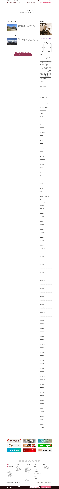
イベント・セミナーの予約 (46, 467)
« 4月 (42, 51)
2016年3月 (41, 368)
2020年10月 (42, 221)
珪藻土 (47, 76)
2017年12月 (42, 312)
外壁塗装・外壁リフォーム (28, 472)
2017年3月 (41, 336)
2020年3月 (41, 240)
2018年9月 (41, 288)
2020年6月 (41, 232)
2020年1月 (41, 245)
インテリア (44, 58)
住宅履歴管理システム (36, 478)
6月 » (49, 51)
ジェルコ (42, 61)
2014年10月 (42, 408)
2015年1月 (41, 403)
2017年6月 (41, 328)
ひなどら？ (41, 89)
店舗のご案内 (33, 2)
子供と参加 (41, 167)
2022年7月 (41, 208)
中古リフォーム (27, 468)
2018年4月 (41, 301)
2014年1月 (41, 416)
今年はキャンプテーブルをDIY (44, 107)
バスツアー (42, 64)
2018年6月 (41, 296)
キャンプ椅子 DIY (43, 110)
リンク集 (35, 476)
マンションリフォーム (27, 466)
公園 (47, 73)
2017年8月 (41, 323)
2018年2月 (41, 307)
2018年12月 (42, 280)
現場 (41, 180)
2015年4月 (41, 395)
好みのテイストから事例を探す (20, 471)
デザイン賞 (47, 62)
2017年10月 (42, 317)
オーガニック (42, 119)
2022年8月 (41, 205)
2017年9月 (41, 320)
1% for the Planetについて (10, 475)
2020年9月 (41, 224)
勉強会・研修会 (42, 156)
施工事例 (28, 2)
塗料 (49, 73)
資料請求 (41, 2)
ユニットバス (47, 67)
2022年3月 (41, 216)
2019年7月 (41, 261)
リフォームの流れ (9, 473)
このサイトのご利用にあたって (17, 482)
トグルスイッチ (42, 132)
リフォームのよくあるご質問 (37, 473)
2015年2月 (41, 400)
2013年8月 (41, 424)
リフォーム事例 (44, 68)
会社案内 (35, 466)
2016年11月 (41, 347)
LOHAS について (9, 471)
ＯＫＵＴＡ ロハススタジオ (44, 199)
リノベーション (27, 467)
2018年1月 (41, 309)
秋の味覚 (41, 183)
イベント (41, 116)
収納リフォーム (27, 480)
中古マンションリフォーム (28, 469)
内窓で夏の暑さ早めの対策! (44, 97)
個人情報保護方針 (12, 482)
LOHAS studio (11, 2)
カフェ (47, 58)
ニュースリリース (36, 471)
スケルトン (46, 61)
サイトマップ (8, 482)
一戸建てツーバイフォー (19, 468)
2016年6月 (41, 360)
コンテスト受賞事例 (18, 469)
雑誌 (41, 78)
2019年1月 (41, 277)
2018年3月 (41, 304)
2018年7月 (41, 293)
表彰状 (46, 77)
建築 (41, 172)
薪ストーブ (44, 77)
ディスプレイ (44, 62)
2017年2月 (41, 339)
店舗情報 (35, 464)
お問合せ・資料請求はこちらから (23, 54)
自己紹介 (41, 188)
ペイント (41, 140)
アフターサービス (9, 474)
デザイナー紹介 (9, 476)
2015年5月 (41, 392)
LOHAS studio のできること (10, 472)
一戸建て (17, 466)
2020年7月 (41, 229)
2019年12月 (42, 248)
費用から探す (17, 470)
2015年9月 (41, 384)
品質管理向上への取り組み (10, 477)
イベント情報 (35, 469)
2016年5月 (41, 363)
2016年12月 (42, 344)
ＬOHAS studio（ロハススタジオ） (45, 196)
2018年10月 (42, 285)
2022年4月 (41, 213)
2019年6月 (41, 264)
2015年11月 (41, 379)
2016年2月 (41, 371)
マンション (17, 467)
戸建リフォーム (46, 74)
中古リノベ (45, 73)
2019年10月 (42, 253)
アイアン (42, 57)
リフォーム (41, 143)
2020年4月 (41, 237)
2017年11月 (41, 315)
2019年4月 (41, 269)
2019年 (24, 435)
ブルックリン (47, 64)
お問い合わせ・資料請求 (35, 487)
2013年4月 (41, 427)
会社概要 (37, 2)
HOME (8, 464)
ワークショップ (42, 148)
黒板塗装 (44, 78)
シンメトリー (42, 127)
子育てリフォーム (27, 479)
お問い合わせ (44, 464)
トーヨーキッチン (45, 63)
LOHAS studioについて (22, 2)
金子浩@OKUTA (21, 435)
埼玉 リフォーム (42, 159)
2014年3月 (41, 411)
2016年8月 (41, 355)
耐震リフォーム (27, 471)
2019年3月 (41, 272)
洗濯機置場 (50, 74)
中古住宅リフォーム (27, 470)
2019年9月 (41, 256)
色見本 (42, 77)
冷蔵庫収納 (41, 94)
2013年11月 (41, 419)
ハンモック (49, 63)
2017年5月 (41, 331)
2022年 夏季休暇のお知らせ (44, 86)
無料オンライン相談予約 (47, 2)
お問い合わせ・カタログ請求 (46, 468)
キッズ (41, 124)
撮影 (41, 175)
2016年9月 (41, 352)
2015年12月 (42, 376)
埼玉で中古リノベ (42, 164)
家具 (42, 74)
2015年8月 (41, 387)
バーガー (45, 64)
